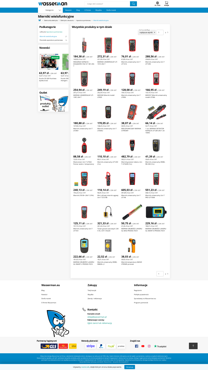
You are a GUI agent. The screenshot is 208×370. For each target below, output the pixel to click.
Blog (78, 10)
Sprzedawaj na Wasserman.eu (145, 298)
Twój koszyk (92, 290)
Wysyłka (98, 10)
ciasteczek (85, 367)
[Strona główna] (39, 20)
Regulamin (138, 290)
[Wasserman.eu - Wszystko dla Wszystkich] (53, 3)
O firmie (87, 10)
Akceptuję (129, 367)
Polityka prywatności (141, 294)
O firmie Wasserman (48, 303)
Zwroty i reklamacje (95, 298)
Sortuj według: (144, 30)
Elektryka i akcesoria (67, 20)
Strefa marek (111, 10)
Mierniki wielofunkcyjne (101, 20)
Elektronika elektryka (51, 20)
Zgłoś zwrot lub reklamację (99, 323)
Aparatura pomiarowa (83, 20)
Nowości (68, 10)
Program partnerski (141, 303)
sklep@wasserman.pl (97, 317)
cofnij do (51, 32)
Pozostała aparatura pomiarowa (51, 40)
